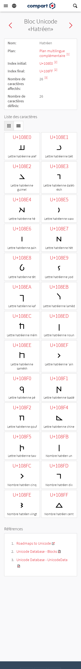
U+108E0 (46, 63)
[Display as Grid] (9, 126)
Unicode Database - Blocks (36, 551)
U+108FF (46, 71)
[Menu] (6, 6)
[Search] (75, 6)
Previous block (10, 25)
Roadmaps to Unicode (33, 543)
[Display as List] (18, 126)
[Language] (14, 6)
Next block (71, 25)
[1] (68, 54)
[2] (55, 62)
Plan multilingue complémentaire (52, 53)
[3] (46, 77)
